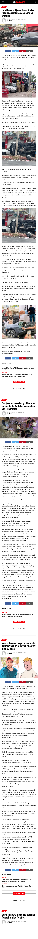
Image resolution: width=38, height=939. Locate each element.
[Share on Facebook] (8, 51)
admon (10, 20)
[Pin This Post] (22, 51)
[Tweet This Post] (15, 51)
